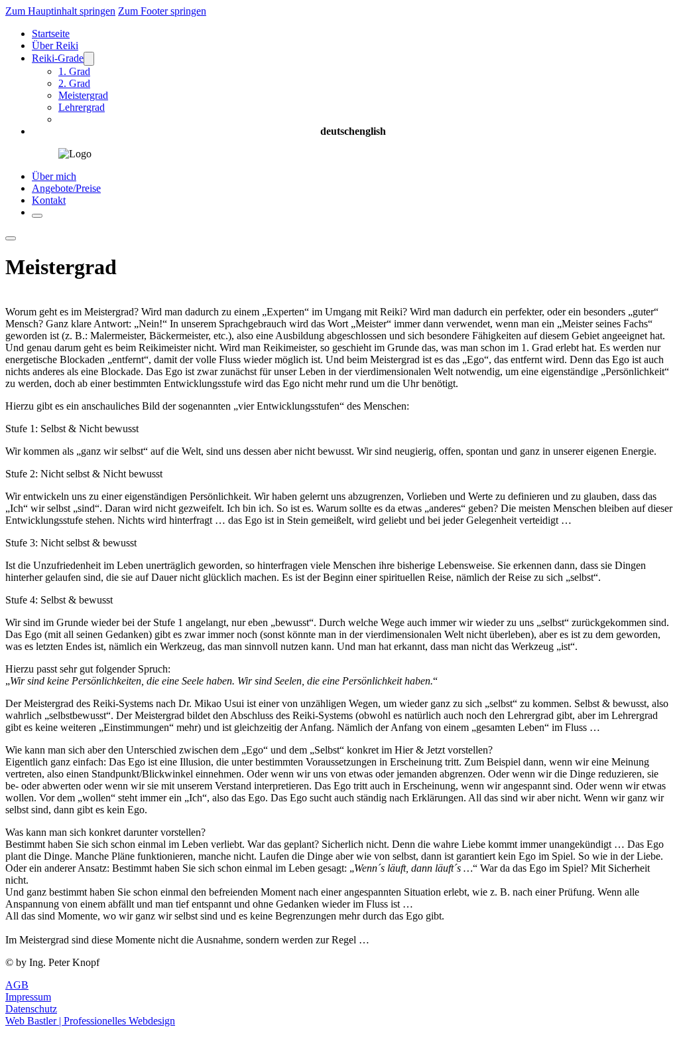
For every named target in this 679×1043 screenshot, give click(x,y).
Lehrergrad (81, 107)
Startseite (51, 33)
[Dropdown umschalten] (89, 59)
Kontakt (49, 200)
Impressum (28, 997)
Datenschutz (31, 1008)
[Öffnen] (37, 216)
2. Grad (74, 83)
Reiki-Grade (58, 58)
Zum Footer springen (162, 11)
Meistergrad (83, 95)
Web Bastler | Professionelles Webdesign (90, 1020)
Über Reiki (55, 45)
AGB (17, 985)
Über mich (54, 176)
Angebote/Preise (66, 188)
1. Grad (74, 71)
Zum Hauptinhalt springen (60, 11)
